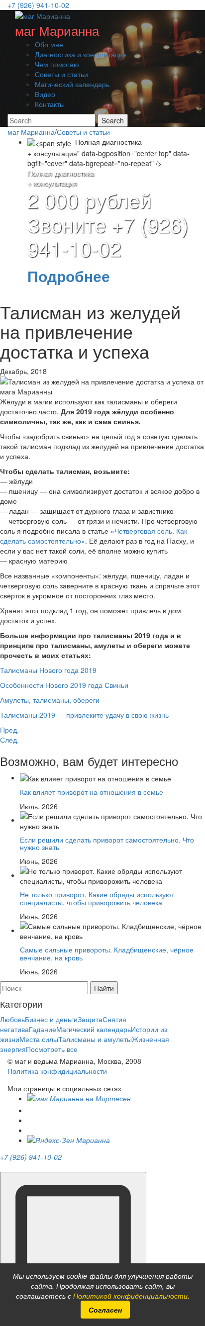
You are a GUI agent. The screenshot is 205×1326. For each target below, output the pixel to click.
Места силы (38, 1039)
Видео (45, 94)
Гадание (42, 1029)
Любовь (12, 1019)
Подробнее (68, 275)
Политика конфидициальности (57, 1071)
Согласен (105, 1310)
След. (9, 740)
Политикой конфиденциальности (130, 1296)
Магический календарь (72, 84)
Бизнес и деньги (51, 1019)
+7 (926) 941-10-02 (38, 5)
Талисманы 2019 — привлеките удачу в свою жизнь (84, 715)
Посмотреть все (52, 1049)
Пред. (9, 730)
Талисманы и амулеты (95, 1039)
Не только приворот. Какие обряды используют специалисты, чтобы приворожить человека (97, 898)
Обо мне (49, 44)
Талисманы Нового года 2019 (48, 670)
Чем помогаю (57, 64)
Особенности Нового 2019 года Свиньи (64, 685)
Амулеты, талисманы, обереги (50, 700)
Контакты (50, 104)
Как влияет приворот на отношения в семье (91, 792)
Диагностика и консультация (81, 54)
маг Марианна (57, 30)
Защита (90, 1019)
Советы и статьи (61, 74)
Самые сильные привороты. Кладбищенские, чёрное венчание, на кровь (107, 953)
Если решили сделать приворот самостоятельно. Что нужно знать (107, 843)
